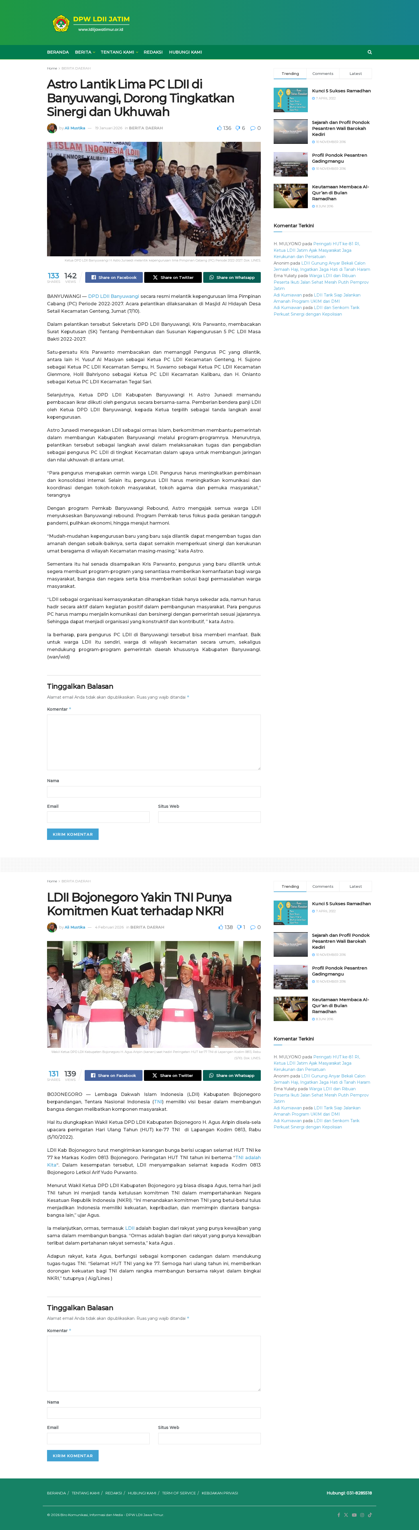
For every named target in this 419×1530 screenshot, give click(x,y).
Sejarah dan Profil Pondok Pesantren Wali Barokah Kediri (341, 128)
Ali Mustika (75, 128)
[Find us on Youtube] (354, 1515)
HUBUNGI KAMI (185, 52)
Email (52, 806)
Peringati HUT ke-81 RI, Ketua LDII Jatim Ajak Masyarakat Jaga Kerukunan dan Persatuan (317, 250)
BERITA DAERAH (76, 68)
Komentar (59, 709)
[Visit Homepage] (90, 22)
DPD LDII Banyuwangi (113, 296)
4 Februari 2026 (109, 927)
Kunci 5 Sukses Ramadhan (341, 90)
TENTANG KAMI (117, 52)
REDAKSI (153, 52)
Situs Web (168, 806)
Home (52, 68)
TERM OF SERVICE (179, 1493)
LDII (130, 1228)
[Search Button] (370, 52)
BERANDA (58, 52)
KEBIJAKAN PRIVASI (220, 1493)
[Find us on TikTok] (370, 1515)
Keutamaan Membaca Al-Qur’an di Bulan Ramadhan (340, 192)
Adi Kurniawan (288, 295)
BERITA (83, 52)
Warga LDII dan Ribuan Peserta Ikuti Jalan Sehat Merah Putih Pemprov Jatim (321, 282)
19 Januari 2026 (108, 128)
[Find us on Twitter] (346, 1515)
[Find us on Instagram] (362, 1515)
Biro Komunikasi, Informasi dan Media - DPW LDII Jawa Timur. (112, 1515)
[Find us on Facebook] (338, 1515)
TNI (158, 1101)
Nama (53, 780)
